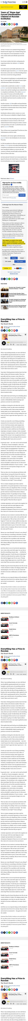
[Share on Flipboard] (14, 24)
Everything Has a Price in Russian (13, 320)
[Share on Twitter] (4, 24)
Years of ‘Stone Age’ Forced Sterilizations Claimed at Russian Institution (11, 15)
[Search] (24, 2)
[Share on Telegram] (7, 24)
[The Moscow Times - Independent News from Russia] (9, 2)
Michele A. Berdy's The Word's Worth (12, 326)
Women (12, 178)
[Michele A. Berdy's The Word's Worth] (2, 327)
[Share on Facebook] (2, 24)
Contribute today (23, 7)
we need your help (10, 237)
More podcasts (5, 613)
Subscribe (22, 195)
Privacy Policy (13, 197)
